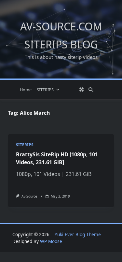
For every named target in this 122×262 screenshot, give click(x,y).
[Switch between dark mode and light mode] (82, 90)
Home (26, 90)
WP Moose (51, 241)
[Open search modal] (90, 90)
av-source (29, 196)
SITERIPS (45, 90)
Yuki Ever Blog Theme (78, 234)
